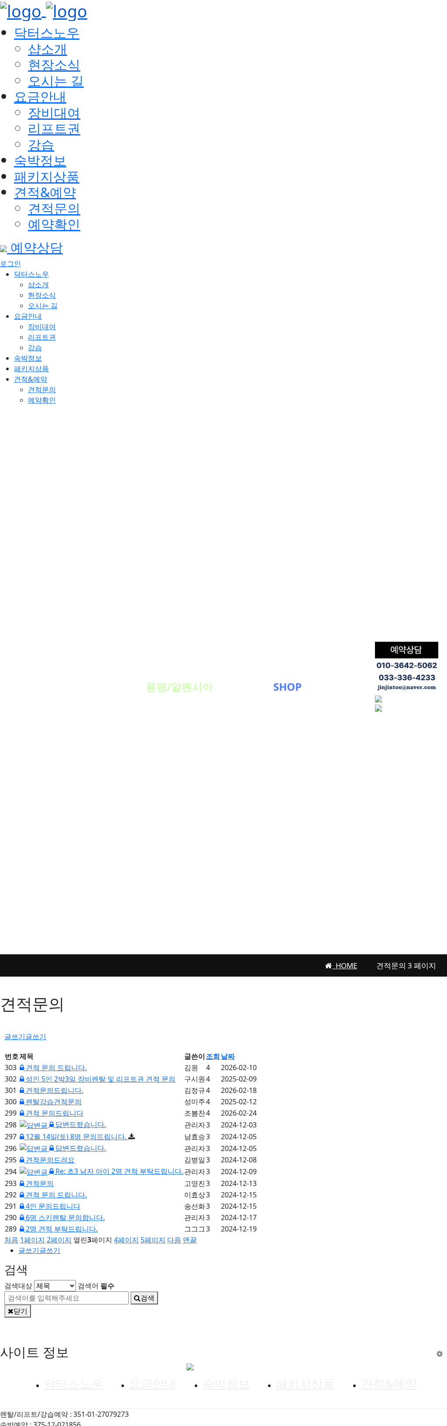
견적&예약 (45, 192)
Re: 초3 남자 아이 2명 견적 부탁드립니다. (118, 1171)
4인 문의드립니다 (52, 1206)
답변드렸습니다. (80, 1124)
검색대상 (18, 1285)
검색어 (96, 1285)
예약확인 (54, 224)
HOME (344, 965)
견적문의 (54, 208)
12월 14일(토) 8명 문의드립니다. (76, 1136)
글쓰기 (25, 1036)
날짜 (228, 1056)
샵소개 (47, 48)
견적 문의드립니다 (53, 1113)
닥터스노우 (46, 32)
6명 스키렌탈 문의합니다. (64, 1217)
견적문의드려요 (49, 1160)
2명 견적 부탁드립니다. (61, 1229)
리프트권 (54, 128)
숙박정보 (40, 160)
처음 (11, 1240)
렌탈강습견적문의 (53, 1101)
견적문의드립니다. (53, 1090)
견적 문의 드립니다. (55, 1067)
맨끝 (190, 1240)
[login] (440, 1354)
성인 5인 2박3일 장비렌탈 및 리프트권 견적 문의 (99, 1079)
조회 (213, 1056)
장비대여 (54, 112)
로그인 (10, 263)
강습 (41, 144)
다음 (174, 1240)
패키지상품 (46, 176)
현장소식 (54, 64)
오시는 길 (56, 80)
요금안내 (40, 96)
